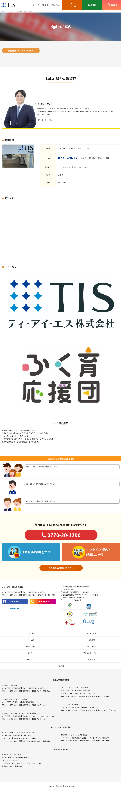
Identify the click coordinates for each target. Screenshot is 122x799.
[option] (61, 374)
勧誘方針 (30, 659)
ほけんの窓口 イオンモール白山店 (14, 699)
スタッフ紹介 (31, 646)
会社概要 (44, 5)
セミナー (30, 653)
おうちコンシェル (72, 4)
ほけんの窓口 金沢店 (9, 685)
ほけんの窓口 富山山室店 (70, 704)
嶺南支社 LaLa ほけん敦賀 (11, 754)
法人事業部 (92, 5)
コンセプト (30, 633)
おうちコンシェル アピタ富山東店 (74, 735)
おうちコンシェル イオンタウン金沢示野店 (18, 732)
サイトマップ (92, 659)
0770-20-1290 (70, 157)
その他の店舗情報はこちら (61, 567)
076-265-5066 (12, 595)
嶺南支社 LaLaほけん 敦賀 (20, 50)
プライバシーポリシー (91, 653)
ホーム (4, 11)
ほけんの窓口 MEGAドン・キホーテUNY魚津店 (19, 713)
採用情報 (61, 666)
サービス (35, 5)
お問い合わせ (55, 5)
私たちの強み (92, 633)
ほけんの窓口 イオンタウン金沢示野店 (75, 687)
